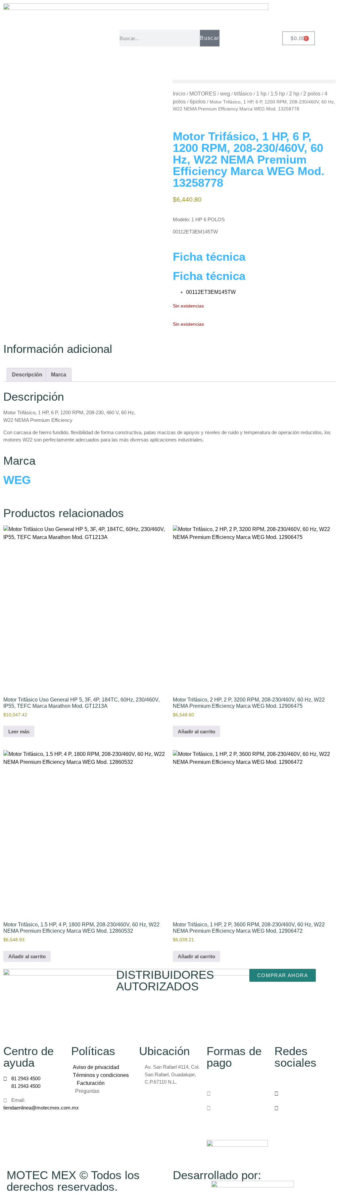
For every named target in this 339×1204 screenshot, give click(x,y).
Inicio (179, 94)
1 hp (261, 94)
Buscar (209, 38)
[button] (254, 81)
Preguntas (88, 1091)
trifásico (243, 94)
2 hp (294, 94)
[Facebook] (305, 1079)
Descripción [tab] (27, 374)
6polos (198, 101)
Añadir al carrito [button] (196, 731)
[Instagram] (305, 1094)
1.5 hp (277, 94)
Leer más (18, 731)
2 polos (311, 94)
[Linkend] (305, 1108)
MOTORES (202, 94)
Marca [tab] (58, 374)
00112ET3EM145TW (211, 292)
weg (225, 94)
